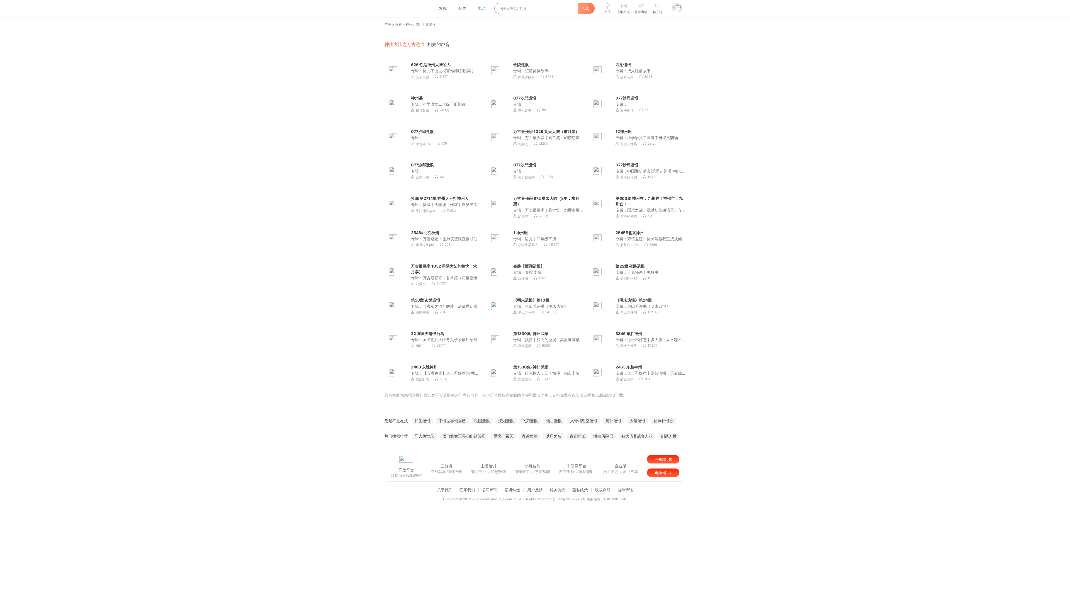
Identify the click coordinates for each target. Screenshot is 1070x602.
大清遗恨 (637, 420)
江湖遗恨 (506, 420)
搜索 (398, 24)
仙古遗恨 (554, 420)
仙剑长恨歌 (663, 420)
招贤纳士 (512, 489)
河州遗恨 (613, 420)
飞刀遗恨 (530, 420)
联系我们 (467, 489)
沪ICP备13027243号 (569, 499)
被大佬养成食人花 (637, 436)
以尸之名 (553, 436)
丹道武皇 (529, 436)
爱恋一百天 (503, 436)
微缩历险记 (603, 436)
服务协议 (557, 489)
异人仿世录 (424, 436)
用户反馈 (535, 489)
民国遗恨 (482, 420)
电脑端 (661, 472)
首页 (388, 24)
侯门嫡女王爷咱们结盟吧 (463, 436)
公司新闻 (490, 489)
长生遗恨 (422, 420)
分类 (462, 8)
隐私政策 (580, 489)
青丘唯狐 (577, 436)
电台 (482, 8)
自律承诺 (625, 489)
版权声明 (603, 489)
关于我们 (445, 489)
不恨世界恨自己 (452, 420)
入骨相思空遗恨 (583, 420)
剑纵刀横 (669, 436)
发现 (443, 8)
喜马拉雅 (406, 8)
